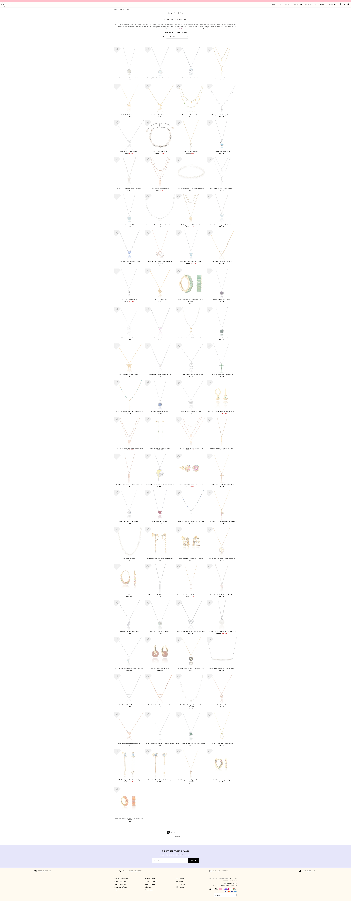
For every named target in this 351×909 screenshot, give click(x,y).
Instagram (181, 887)
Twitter (180, 881)
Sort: (163, 36)
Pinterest (181, 884)
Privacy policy (150, 884)
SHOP (273, 4)
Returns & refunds (120, 887)
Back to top (175, 837)
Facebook (181, 879)
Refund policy (150, 879)
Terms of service (151, 881)
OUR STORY (297, 4)
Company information (230, 883)
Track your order (120, 884)
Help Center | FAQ (120, 881)
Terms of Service (229, 880)
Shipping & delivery (121, 879)
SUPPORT (332, 4)
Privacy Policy (233, 878)
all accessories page (176, 28)
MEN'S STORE (285, 4)
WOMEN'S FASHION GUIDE (314, 4)
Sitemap (148, 887)
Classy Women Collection (228, 885)
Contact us (149, 890)
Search (116, 890)
